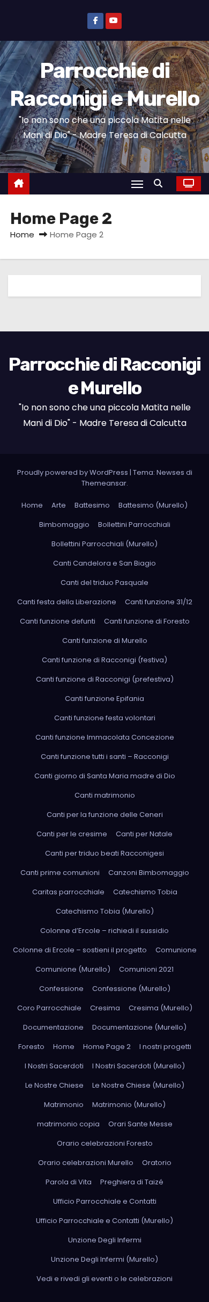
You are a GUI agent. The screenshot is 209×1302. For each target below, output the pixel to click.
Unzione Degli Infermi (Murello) (104, 1259)
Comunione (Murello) (72, 969)
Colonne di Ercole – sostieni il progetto (80, 950)
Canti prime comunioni (60, 872)
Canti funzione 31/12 (158, 602)
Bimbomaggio (64, 524)
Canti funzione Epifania (104, 698)
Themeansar (103, 483)
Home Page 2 (107, 1046)
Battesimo (92, 505)
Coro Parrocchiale (49, 1008)
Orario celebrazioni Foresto (105, 1143)
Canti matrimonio (104, 795)
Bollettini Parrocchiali (134, 524)
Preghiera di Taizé (131, 1182)
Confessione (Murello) (131, 988)
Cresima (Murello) (160, 1008)
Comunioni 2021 (146, 969)
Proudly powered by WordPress (73, 472)
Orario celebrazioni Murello (85, 1163)
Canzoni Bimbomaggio (148, 872)
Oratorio (156, 1163)
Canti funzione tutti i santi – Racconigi (105, 756)
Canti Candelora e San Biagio (104, 563)
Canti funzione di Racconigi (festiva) (104, 660)
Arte (58, 505)
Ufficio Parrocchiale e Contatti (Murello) (104, 1221)
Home (22, 234)
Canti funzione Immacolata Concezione (104, 737)
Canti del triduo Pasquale (104, 582)
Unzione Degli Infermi (104, 1240)
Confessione (61, 988)
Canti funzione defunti (57, 621)
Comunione (176, 950)
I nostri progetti (165, 1046)
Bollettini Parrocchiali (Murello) (104, 544)
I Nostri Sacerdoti (54, 1066)
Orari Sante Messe (140, 1124)
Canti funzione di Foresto (147, 621)
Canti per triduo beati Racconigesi (104, 853)
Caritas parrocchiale (68, 892)
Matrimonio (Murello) (129, 1105)
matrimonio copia (68, 1124)
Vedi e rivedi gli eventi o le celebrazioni (104, 1279)
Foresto (31, 1046)
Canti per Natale (144, 834)
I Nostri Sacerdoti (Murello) (138, 1066)
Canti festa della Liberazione (66, 602)
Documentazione (53, 1027)
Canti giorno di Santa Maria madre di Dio (104, 776)
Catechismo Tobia (145, 892)
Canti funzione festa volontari (104, 718)
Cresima (105, 1008)
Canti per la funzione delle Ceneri (105, 814)
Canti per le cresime (71, 834)
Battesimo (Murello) (153, 505)
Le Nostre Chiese (54, 1085)
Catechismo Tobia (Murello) (105, 911)
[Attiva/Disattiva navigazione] (137, 184)
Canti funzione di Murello (104, 640)
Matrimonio (64, 1105)
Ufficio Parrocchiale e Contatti (104, 1201)
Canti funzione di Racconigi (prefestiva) (105, 679)
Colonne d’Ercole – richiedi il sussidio (104, 930)
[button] (160, 183)
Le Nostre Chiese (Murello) (138, 1085)
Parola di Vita (69, 1182)
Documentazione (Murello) (139, 1027)
